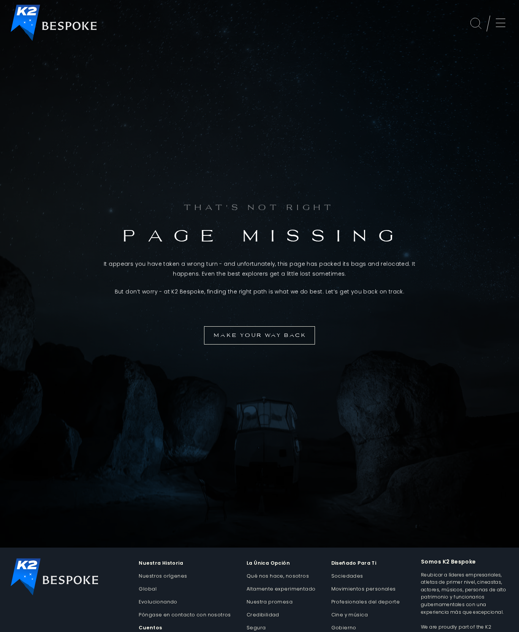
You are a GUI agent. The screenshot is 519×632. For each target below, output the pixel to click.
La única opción (268, 563)
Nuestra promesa (270, 602)
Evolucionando (158, 602)
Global (148, 589)
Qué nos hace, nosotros (278, 576)
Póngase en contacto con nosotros (185, 614)
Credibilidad (263, 614)
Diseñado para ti (354, 563)
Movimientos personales (363, 589)
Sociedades (347, 576)
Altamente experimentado (281, 589)
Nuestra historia (161, 563)
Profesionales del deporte (365, 602)
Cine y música (349, 614)
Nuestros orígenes (163, 576)
